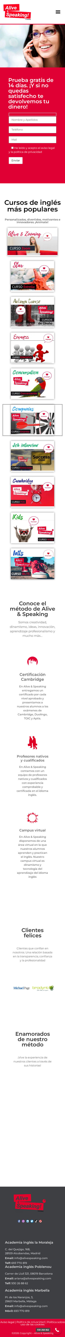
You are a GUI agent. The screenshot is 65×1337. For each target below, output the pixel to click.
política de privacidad (28, 152)
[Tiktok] (36, 1221)
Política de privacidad (30, 1322)
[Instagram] (23, 1221)
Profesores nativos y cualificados (32, 758)
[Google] (40, 1221)
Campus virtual (32, 830)
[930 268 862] (57, 1330)
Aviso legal (7, 1322)
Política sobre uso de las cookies (42, 1323)
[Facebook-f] (19, 1221)
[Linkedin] (27, 1221)
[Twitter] (31, 1221)
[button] (58, 12)
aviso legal (48, 148)
